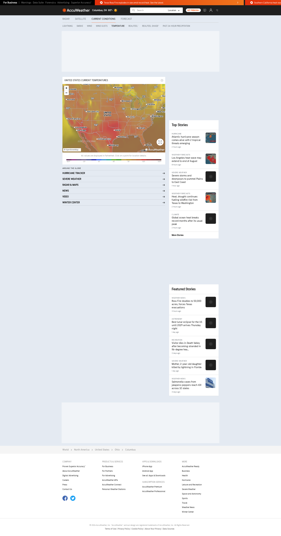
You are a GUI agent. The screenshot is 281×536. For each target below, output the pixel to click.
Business (186, 471)
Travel (184, 503)
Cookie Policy (138, 529)
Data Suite (38, 2)
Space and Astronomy (191, 494)
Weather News (188, 507)
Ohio (117, 449)
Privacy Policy (124, 529)
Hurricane (186, 480)
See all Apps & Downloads (153, 475)
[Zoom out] (66, 92)
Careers (65, 480)
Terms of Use (111, 529)
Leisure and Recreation (192, 484)
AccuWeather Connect (111, 484)
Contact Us (67, 489)
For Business (10, 2)
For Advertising (108, 475)
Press (64, 484)
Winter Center (188, 512)
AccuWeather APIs (110, 480)
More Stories (177, 235)
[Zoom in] (66, 88)
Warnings (26, 2)
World (65, 449)
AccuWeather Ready (190, 466)
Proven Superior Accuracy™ (73, 466)
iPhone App (147, 466)
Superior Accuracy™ (81, 2)
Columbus (130, 449)
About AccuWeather (71, 471)
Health (185, 475)
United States (102, 449)
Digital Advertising (70, 475)
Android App (147, 471)
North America (81, 449)
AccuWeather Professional (153, 491)
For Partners (107, 471)
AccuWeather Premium (152, 487)
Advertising (63, 2)
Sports (185, 498)
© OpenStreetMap (71, 150)
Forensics (50, 2)
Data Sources (168, 529)
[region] (113, 118)
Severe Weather (188, 489)
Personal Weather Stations (114, 489)
